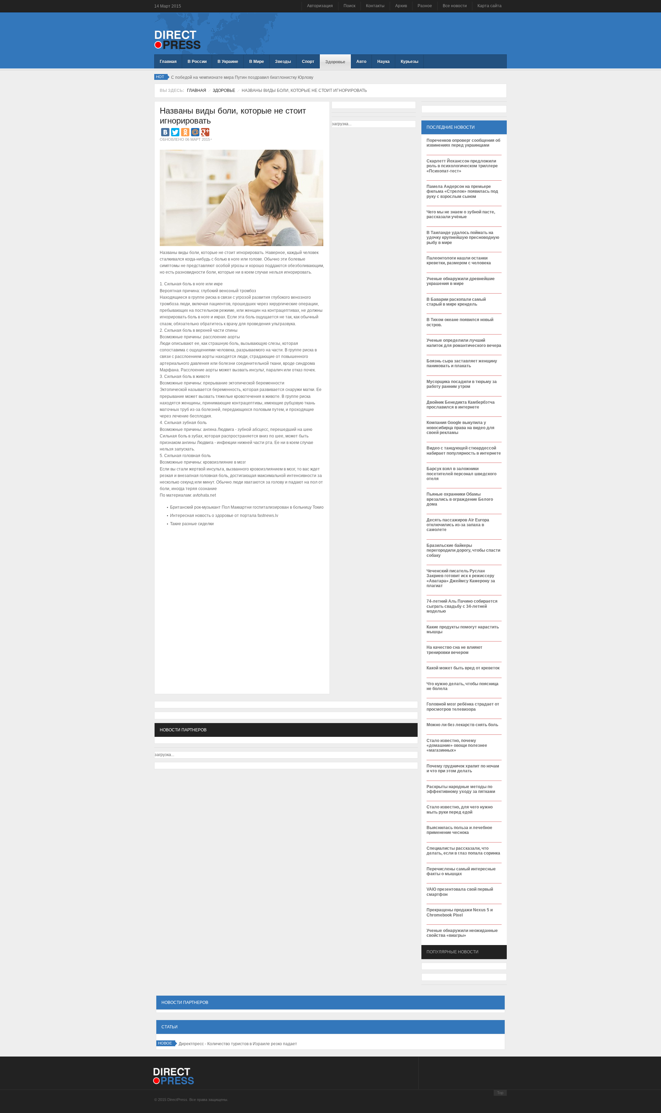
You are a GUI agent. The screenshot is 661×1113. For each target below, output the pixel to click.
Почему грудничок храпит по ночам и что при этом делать (463, 768)
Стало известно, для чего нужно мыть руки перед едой (460, 809)
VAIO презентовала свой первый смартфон (460, 892)
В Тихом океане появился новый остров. (460, 322)
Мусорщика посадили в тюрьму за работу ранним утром (462, 384)
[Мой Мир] (195, 132)
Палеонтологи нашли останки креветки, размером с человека (459, 260)
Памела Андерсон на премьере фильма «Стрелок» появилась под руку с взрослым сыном (462, 191)
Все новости (455, 5)
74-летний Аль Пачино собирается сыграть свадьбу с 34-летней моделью (462, 606)
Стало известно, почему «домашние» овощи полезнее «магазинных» (457, 745)
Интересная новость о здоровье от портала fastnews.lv (224, 515)
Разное (425, 5)
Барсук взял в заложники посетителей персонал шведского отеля (461, 473)
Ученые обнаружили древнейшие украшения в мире (461, 281)
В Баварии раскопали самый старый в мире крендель (456, 302)
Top (500, 1093)
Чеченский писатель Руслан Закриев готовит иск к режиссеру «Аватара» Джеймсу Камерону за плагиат (461, 578)
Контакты (375, 5)
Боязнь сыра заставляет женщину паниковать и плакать (462, 363)
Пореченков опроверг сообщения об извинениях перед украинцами (463, 143)
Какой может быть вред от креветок (463, 668)
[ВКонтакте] (165, 132)
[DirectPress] (177, 39)
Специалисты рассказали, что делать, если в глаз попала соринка (463, 851)
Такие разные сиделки (192, 523)
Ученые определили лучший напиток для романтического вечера (464, 343)
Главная (196, 90)
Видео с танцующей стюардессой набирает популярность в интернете (464, 450)
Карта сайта (490, 5)
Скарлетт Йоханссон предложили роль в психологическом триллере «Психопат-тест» (462, 166)
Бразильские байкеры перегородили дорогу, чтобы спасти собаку (463, 550)
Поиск (349, 5)
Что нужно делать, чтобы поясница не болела (463, 686)
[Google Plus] (205, 132)
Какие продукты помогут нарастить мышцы (463, 629)
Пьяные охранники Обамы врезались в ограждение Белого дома (460, 499)
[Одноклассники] (185, 132)
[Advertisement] (240, 549)
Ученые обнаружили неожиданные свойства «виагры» (462, 933)
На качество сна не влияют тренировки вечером (454, 650)
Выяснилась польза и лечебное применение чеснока (459, 830)
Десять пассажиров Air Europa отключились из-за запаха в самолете (458, 525)
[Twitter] (175, 132)
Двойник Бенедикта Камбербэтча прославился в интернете (461, 405)
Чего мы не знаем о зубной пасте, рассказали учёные (461, 214)
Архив (401, 5)
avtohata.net (204, 495)
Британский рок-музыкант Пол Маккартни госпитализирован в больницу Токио (247, 507)
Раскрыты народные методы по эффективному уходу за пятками (461, 789)
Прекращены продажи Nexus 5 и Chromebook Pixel (460, 912)
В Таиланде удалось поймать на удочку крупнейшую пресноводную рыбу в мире (463, 237)
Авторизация (320, 5)
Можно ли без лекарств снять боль (462, 724)
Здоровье (224, 90)
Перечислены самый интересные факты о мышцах (461, 871)
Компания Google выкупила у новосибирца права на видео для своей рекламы (460, 427)
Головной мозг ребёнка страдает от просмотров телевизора (463, 706)
